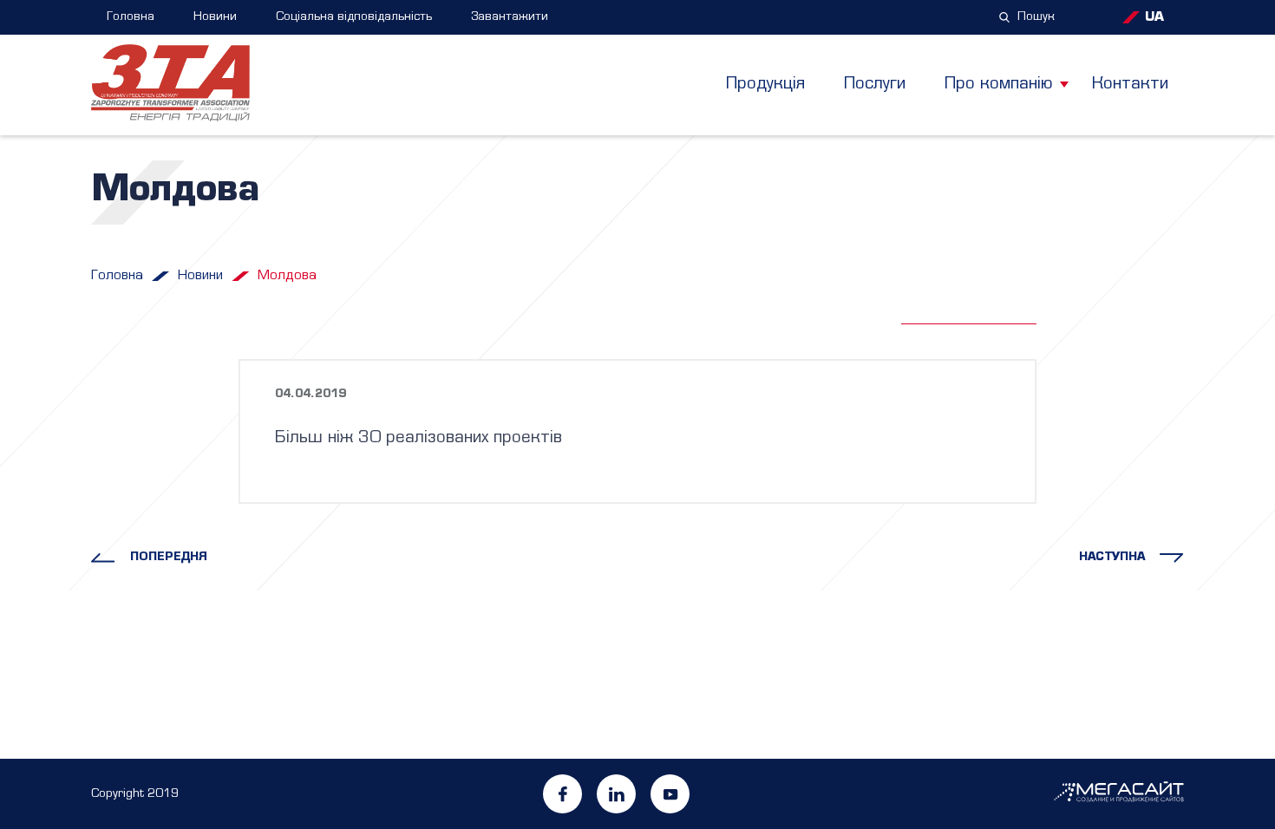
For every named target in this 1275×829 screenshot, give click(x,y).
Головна (130, 17)
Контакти (1130, 84)
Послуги (875, 84)
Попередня (168, 557)
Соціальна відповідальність (354, 17)
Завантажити (509, 17)
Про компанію (999, 84)
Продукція (765, 84)
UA (1154, 17)
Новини (215, 17)
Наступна (1112, 557)
